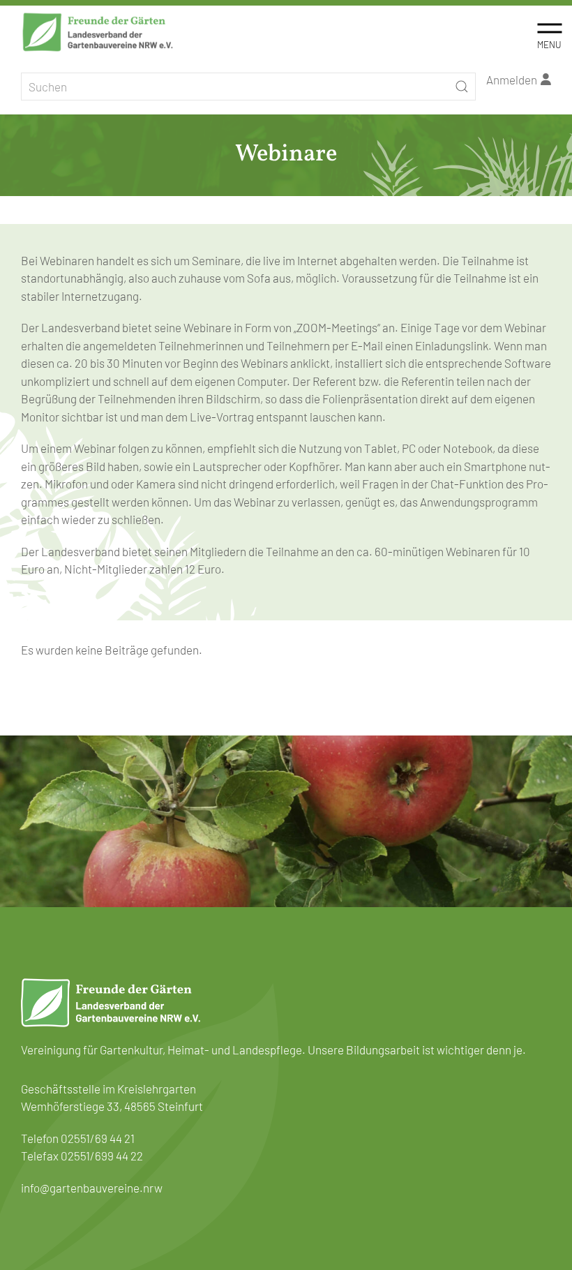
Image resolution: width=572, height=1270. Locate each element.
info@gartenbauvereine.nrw (92, 1188)
